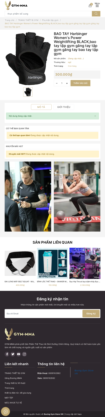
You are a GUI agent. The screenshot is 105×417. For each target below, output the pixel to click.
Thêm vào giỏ (80, 83)
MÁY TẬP (9, 398)
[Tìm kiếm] (96, 13)
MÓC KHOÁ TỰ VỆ (13, 402)
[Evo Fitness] (28, 196)
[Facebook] (7, 354)
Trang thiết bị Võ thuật (15, 383)
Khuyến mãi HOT (14, 146)
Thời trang (9, 388)
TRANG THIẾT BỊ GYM (15, 373)
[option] (28, 58)
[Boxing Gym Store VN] (16, 5)
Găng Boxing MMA (13, 378)
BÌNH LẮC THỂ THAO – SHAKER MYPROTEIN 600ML (59, 281)
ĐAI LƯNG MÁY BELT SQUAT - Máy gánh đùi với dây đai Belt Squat (33, 281)
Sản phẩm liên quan (52, 242)
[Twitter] (12, 354)
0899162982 (54, 373)
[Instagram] (24, 354)
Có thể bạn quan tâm (17, 128)
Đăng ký (91, 313)
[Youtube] (18, 354)
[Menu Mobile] (98, 5)
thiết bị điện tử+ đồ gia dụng (18, 393)
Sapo (79, 414)
